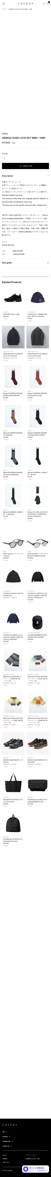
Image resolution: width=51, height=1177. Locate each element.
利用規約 (5, 1158)
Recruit (5, 1155)
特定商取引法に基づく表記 (33, 1158)
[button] (4, 40)
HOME (4, 9)
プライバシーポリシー (31, 1155)
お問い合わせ (6, 1162)
